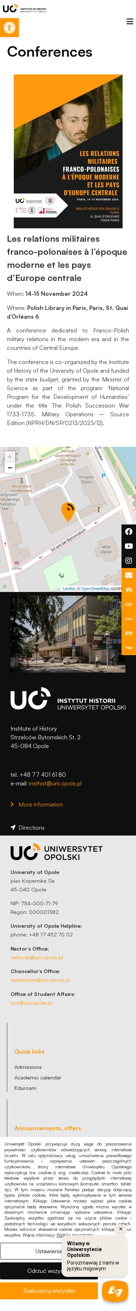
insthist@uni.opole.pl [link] (55, 783)
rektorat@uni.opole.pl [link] (37, 957)
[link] (9, 27)
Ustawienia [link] (49, 1251)
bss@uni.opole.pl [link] (31, 1002)
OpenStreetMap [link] (95, 588)
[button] (129, 21)
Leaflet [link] (69, 588)
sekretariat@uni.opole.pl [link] (40, 979)
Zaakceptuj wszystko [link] (49, 1290)
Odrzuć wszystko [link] (49, 1270)
